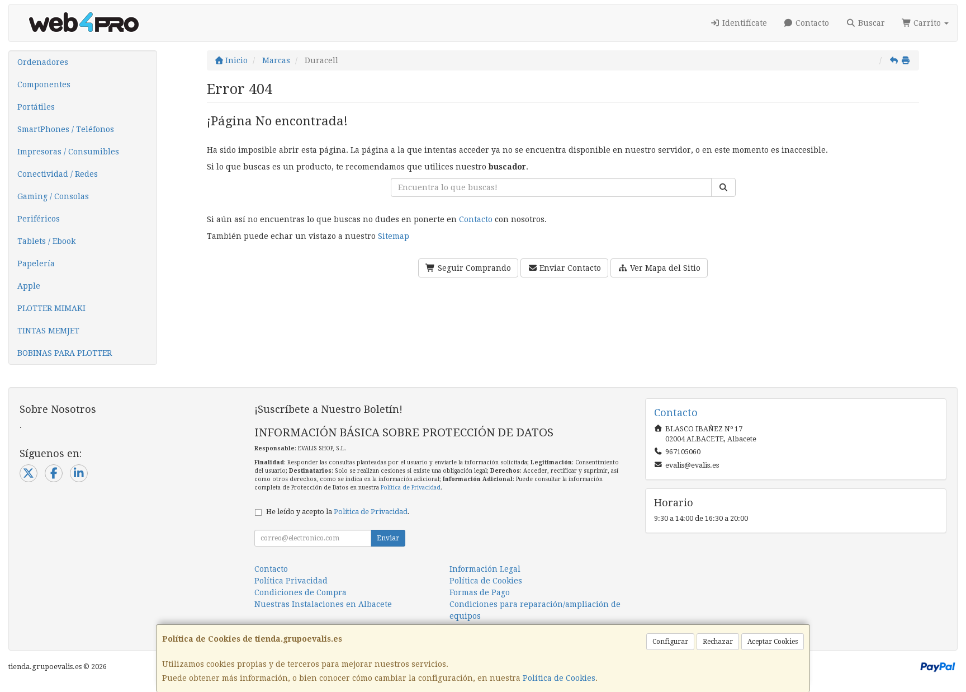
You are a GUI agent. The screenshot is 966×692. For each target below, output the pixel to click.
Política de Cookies (559, 678)
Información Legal (484, 568)
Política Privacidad (291, 580)
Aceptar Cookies (772, 642)
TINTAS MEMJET (48, 330)
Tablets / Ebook (46, 241)
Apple (28, 285)
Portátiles (36, 106)
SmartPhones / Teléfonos (65, 129)
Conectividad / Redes (57, 174)
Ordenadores (42, 62)
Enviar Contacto (569, 267)
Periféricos (38, 218)
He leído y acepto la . (338, 511)
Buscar (870, 22)
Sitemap (393, 236)
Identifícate (743, 22)
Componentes (43, 84)
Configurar (670, 642)
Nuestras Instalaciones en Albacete (323, 604)
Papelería (36, 263)
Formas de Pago (479, 592)
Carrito (927, 22)
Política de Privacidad (411, 487)
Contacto (811, 22)
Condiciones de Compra (300, 592)
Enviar (388, 538)
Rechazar (718, 642)
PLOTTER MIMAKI (51, 308)
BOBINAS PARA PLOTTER (64, 353)
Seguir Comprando (473, 267)
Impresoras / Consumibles (68, 151)
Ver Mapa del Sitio (664, 267)
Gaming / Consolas (53, 196)
